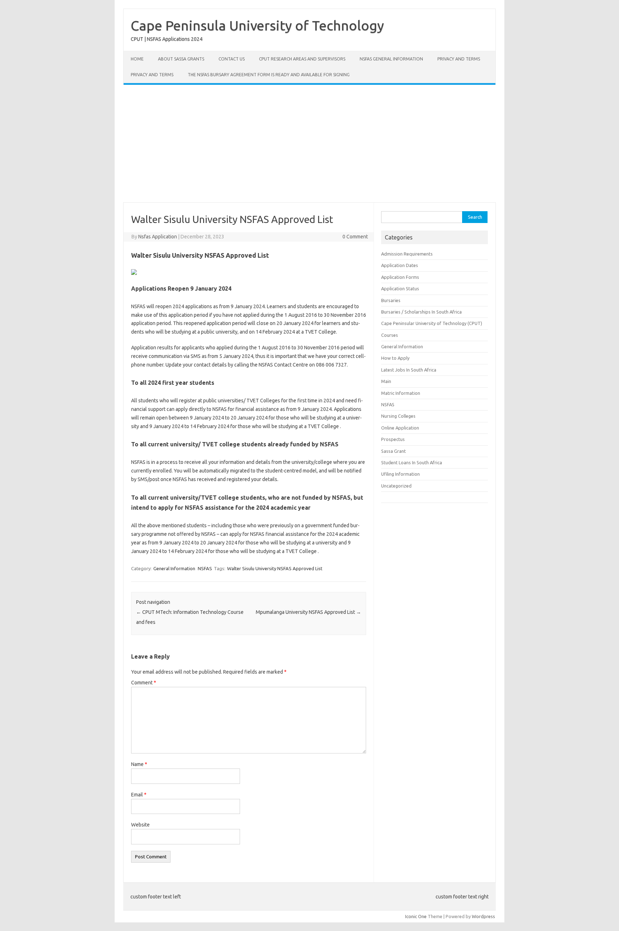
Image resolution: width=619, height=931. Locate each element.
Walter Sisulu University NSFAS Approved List (274, 568)
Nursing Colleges (398, 415)
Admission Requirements (407, 253)
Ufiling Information (400, 473)
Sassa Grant (393, 451)
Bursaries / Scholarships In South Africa (421, 311)
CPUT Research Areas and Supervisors (302, 59)
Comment (143, 682)
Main (386, 381)
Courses (389, 335)
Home (137, 59)
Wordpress (483, 916)
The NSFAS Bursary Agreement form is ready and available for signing (269, 74)
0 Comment (355, 236)
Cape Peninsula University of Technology (257, 25)
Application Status (400, 288)
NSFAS (205, 568)
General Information (174, 568)
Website (140, 825)
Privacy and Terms (458, 59)
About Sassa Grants (181, 59)
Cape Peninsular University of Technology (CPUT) (431, 323)
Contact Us (232, 59)
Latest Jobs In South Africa (408, 369)
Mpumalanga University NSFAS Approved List (308, 612)
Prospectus (393, 439)
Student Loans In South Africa (411, 462)
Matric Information (400, 393)
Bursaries (390, 300)
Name (139, 764)
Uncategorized (396, 485)
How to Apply (395, 357)
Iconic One (416, 916)
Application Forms (400, 277)
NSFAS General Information (391, 59)
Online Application (400, 427)
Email (139, 794)
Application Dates (399, 265)
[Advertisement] (309, 143)
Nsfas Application (157, 236)
